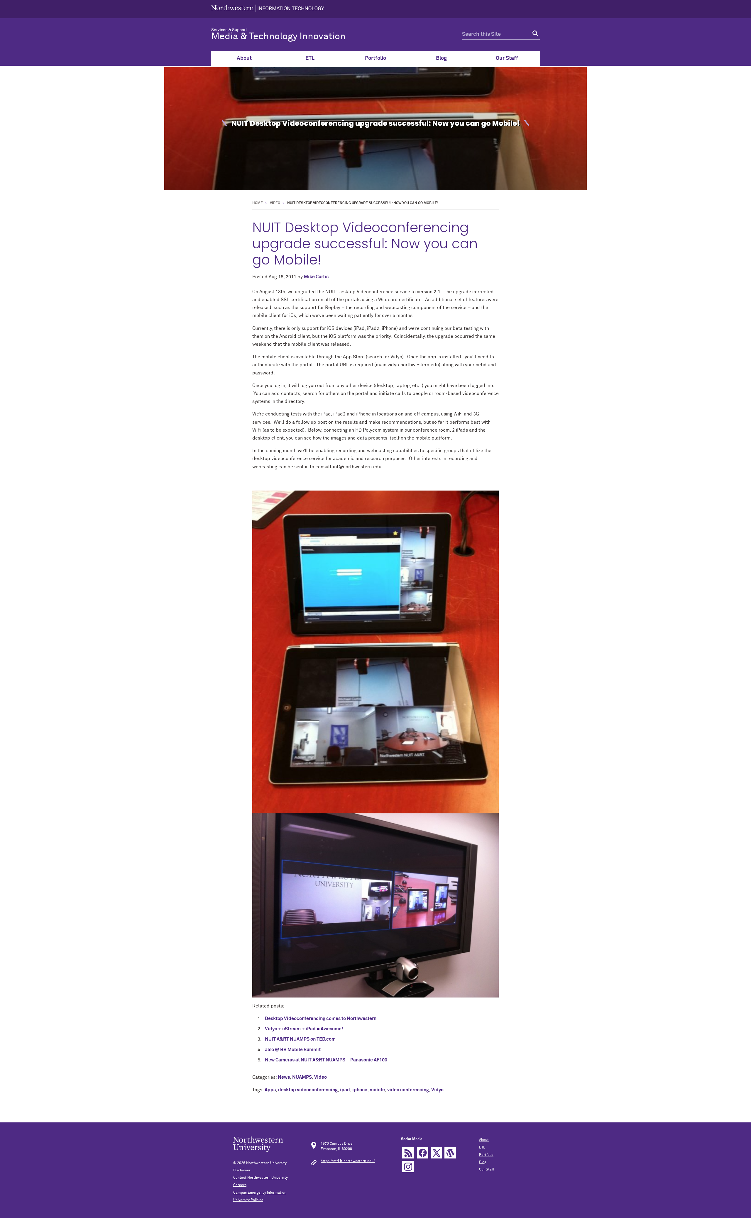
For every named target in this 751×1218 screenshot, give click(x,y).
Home (257, 203)
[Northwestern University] (267, 9)
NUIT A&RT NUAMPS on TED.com (300, 1039)
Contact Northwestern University (260, 1178)
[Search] (535, 34)
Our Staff (507, 58)
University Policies (248, 1200)
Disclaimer (242, 1170)
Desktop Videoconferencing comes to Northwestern (320, 1018)
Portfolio (375, 58)
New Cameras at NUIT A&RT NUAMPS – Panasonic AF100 (326, 1060)
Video (275, 203)
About (244, 58)
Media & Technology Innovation (278, 36)
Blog (441, 58)
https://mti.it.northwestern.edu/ (348, 1161)
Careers (239, 1185)
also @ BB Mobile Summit (293, 1049)
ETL (309, 58)
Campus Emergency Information (259, 1193)
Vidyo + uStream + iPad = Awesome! (304, 1029)
